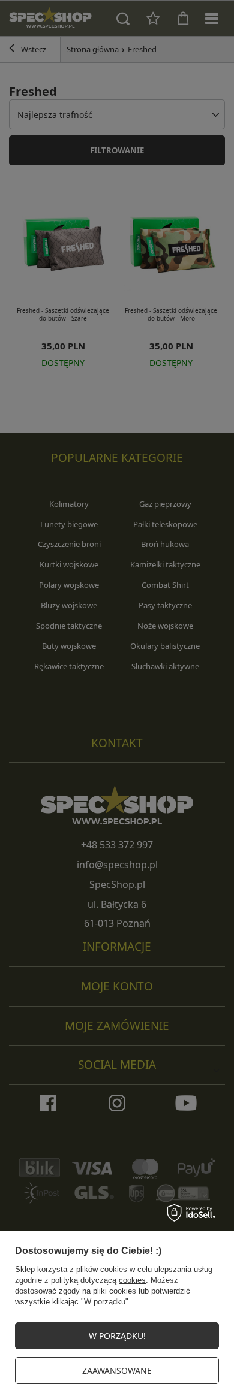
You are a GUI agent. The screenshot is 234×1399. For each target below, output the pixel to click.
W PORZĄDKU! (117, 1335)
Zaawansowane (117, 1370)
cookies (132, 1280)
